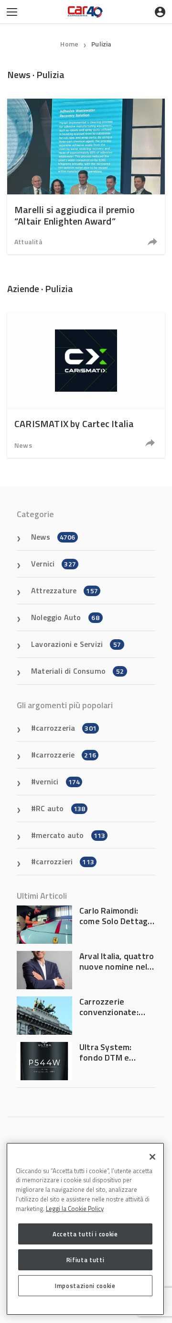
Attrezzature (64, 590)
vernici (58, 781)
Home (69, 44)
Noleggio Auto (65, 617)
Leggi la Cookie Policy (75, 1208)
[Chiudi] (152, 1156)
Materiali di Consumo (77, 671)
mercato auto (70, 835)
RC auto (60, 808)
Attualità (28, 242)
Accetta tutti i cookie (85, 1234)
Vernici (53, 563)
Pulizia (101, 44)
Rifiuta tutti (85, 1260)
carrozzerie (66, 754)
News (23, 445)
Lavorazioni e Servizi (76, 644)
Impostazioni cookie (85, 1285)
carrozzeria (66, 728)
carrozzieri (65, 861)
